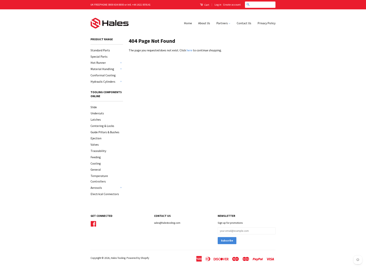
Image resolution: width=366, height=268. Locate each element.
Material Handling (102, 69)
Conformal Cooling (103, 75)
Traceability (98, 151)
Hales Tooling (118, 258)
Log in (218, 4)
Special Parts (99, 56)
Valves (95, 144)
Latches (96, 119)
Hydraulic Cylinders (103, 81)
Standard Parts (100, 50)
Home (188, 23)
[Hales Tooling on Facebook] (93, 223)
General (96, 169)
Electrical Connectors (105, 194)
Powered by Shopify (138, 258)
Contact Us (244, 23)
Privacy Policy (266, 23)
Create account (232, 4)
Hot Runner (98, 63)
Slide (94, 107)
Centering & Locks (102, 126)
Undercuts (97, 113)
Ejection (96, 138)
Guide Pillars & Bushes (105, 132)
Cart (206, 4)
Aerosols (96, 188)
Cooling (96, 163)
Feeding (96, 157)
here (189, 50)
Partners (222, 23)
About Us (204, 23)
